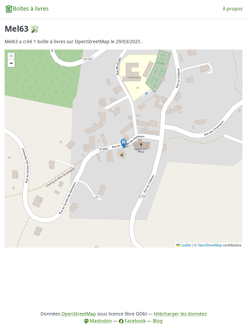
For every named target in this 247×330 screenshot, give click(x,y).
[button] (124, 144)
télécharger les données (180, 314)
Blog (158, 321)
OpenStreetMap (210, 245)
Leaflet (185, 245)
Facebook (135, 321)
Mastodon (100, 321)
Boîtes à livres (31, 8)
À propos (232, 9)
